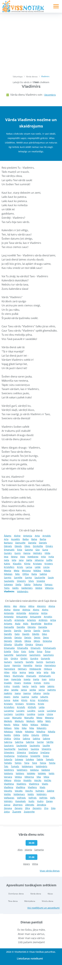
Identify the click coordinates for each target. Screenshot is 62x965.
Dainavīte (9, 627)
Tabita (27, 584)
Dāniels (8, 546)
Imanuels (31, 675)
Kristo (41, 703)
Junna (7, 700)
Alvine (16, 609)
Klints (24, 700)
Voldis (31, 794)
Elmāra (29, 644)
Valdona (34, 769)
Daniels (43, 542)
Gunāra (34, 658)
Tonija (43, 762)
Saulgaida (21, 745)
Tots (6, 766)
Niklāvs (37, 570)
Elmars (39, 644)
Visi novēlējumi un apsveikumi (43, 907)
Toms (7, 587)
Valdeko (31, 773)
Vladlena (8, 787)
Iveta (6, 560)
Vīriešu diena (47, 901)
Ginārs (24, 658)
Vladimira (34, 783)
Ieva (6, 556)
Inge (6, 679)
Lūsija (50, 714)
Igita (46, 672)
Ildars (7, 675)
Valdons (20, 773)
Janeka (14, 689)
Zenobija (41, 804)
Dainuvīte (20, 542)
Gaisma (29, 549)
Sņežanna (22, 755)
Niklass (34, 724)
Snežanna (9, 755)
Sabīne (43, 574)
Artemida (19, 620)
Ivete (42, 686)
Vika (39, 776)
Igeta (31, 672)
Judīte (49, 560)
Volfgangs (9, 797)
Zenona (8, 808)
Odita (26, 735)
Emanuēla (22, 647)
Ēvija (16, 651)
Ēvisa (47, 651)
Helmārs (37, 553)
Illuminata (18, 675)
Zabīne (50, 790)
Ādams (7, 535)
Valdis (15, 587)
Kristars (19, 703)
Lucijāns (19, 714)
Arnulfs (8, 620)
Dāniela (32, 627)
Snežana (33, 752)
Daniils (7, 630)
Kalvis (7, 563)
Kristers (49, 563)
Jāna (6, 689)
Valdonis (8, 773)
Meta (16, 570)
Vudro (40, 801)
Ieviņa (23, 672)
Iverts (34, 686)
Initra (52, 679)
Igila (39, 672)
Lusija (41, 714)
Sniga (46, 755)
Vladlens (32, 787)
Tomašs (50, 759)
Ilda (53, 672)
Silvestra (21, 752)
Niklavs (8, 728)
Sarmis (7, 577)
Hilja (14, 672)
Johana (37, 693)
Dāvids (18, 546)
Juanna (25, 696)
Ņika (31, 728)
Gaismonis (35, 654)
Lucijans (8, 714)
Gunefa (30, 661)
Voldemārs (22, 591)
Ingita (36, 679)
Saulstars (23, 748)
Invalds (8, 682)
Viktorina (29, 776)
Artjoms (8, 623)
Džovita (8, 644)
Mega (39, 717)
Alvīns (45, 609)
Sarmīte (18, 577)
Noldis (7, 735)
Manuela (17, 717)
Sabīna (36, 738)
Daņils (46, 630)
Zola (53, 808)
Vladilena (9, 783)
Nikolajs (8, 574)
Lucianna (9, 710)
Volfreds (21, 797)
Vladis (45, 783)
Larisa (29, 567)
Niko (16, 728)
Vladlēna (20, 787)
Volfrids (32, 797)
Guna (45, 549)
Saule (51, 577)
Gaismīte (8, 654)
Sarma (28, 577)
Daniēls (8, 634)
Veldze (38, 587)
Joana (18, 693)
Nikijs (25, 724)
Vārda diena (35, 893)
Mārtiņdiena (29, 901)
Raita (34, 574)
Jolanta (28, 849)
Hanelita (27, 665)
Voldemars (19, 794)
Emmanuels (49, 647)
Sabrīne (30, 742)
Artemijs (31, 620)
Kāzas (50, 893)
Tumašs (15, 766)
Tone (34, 762)
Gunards (45, 658)
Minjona (26, 570)
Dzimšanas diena (16, 893)
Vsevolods (20, 801)
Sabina (26, 738)
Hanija (38, 665)
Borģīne (48, 623)
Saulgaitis (35, 745)
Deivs (46, 637)
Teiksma (37, 584)
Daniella (42, 627)
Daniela (32, 542)
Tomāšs (8, 762)
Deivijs (27, 637)
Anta (37, 535)
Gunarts (18, 661)
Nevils (7, 724)
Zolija (7, 811)
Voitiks (7, 794)
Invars (17, 682)
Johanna (39, 560)
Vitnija (17, 780)
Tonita (52, 762)
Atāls (25, 623)
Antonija (27, 535)
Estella (7, 651)
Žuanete (16, 811)
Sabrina (8, 742)
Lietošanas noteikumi (30, 958)
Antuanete (35, 616)
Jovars (7, 696)
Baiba (26, 539)
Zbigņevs (18, 804)
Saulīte (46, 745)
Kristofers (9, 567)
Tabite (40, 759)
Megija (7, 570)
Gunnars (50, 661)
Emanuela (9, 647)
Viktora (7, 780)
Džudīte (18, 644)
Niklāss (44, 724)
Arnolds (46, 535)
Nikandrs (41, 728)
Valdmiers (22, 769)
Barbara (8, 542)
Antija (44, 613)
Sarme (40, 742)
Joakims (8, 693)
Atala (17, 623)
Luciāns (31, 710)
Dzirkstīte (38, 546)
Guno (7, 665)
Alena (23, 606)
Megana (49, 717)
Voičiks (47, 780)
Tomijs (18, 762)
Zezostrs (37, 808)
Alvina (51, 606)
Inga (22, 556)
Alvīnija (26, 609)
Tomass (48, 584)
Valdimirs (9, 769)
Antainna (33, 613)
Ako (15, 606)
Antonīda (21, 613)
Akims (7, 606)
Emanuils (36, 647)
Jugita (35, 696)
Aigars (26, 863)
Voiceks (19, 790)
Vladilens (21, 783)
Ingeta (27, 679)
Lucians (20, 710)
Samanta (39, 849)
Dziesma (47, 640)
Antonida (9, 613)
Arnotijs (48, 616)
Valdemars (27, 766)
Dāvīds (35, 634)
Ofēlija (45, 735)
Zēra (27, 808)
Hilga (6, 672)
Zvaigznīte (29, 811)
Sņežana (44, 752)
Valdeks (42, 773)
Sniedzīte (35, 755)
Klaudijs (17, 563)
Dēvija (27, 640)
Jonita (46, 693)
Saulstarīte (9, 748)
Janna (42, 689)
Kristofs (21, 707)
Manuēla (29, 717)
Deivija (18, 637)
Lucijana (51, 710)
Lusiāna (31, 714)
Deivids (8, 637)
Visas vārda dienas (50, 870)
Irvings (37, 682)
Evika (31, 651)
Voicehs (8, 790)
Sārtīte (49, 742)
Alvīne (17, 535)
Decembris (50, 94)
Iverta (25, 686)
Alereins (41, 606)
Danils (37, 630)
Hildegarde (35, 668)
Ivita (14, 560)
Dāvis (27, 546)
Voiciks (37, 780)
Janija (24, 689)
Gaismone (21, 654)
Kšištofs (32, 707)
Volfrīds (43, 797)
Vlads (42, 787)
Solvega (19, 759)
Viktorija (49, 587)
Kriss (32, 700)
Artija (53, 620)
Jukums (44, 696)
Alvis (20, 849)
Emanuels (9, 549)
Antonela (9, 616)
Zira (46, 808)
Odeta (17, 735)
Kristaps (37, 563)
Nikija (16, 724)
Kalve (16, 700)
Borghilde (36, 623)
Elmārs (49, 546)
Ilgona (14, 556)
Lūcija (46, 567)
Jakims (51, 686)
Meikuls (30, 721)
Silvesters (9, 752)
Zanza (7, 804)
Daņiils (17, 630)
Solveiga (8, 584)
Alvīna (7, 609)
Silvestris (46, 748)
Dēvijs (37, 640)
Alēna (31, 606)
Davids (25, 634)
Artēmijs (43, 620)
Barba (43, 539)
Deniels (8, 640)
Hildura (48, 668)
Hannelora (50, 665)
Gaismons (48, 654)
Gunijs (39, 661)
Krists (20, 567)
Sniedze (41, 580)
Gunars (8, 661)
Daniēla (21, 627)
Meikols (8, 721)
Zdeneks (29, 804)
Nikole (19, 731)
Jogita (29, 560)
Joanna (27, 693)
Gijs (6, 658)
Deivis (37, 637)
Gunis (17, 553)
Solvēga (30, 759)
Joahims (51, 689)
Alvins (36, 609)
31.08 (31, 857)
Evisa (39, 651)
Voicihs (29, 790)
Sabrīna (19, 742)
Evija (19, 549)
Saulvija (35, 748)
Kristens (30, 703)
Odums (35, 735)
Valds (51, 773)
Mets (48, 721)
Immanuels (45, 675)
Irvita (51, 556)
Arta (6, 539)
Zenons (18, 808)
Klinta (27, 563)
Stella (18, 584)
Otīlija (25, 574)
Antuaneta (21, 616)
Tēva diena (13, 901)
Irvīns (7, 686)
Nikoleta (29, 731)
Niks (17, 574)
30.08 (31, 842)
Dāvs (44, 634)
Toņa (26, 762)
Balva (34, 539)
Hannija (16, 665)
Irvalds (16, 686)
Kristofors (9, 707)
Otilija (17, 738)
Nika (24, 728)
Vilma (35, 863)
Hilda (47, 553)
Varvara (8, 776)
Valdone (45, 769)
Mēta (40, 721)
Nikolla (51, 731)
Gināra (14, 658)
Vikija (46, 776)
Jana (21, 560)
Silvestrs (21, 580)
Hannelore (9, 668)
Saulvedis (9, 580)
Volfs (52, 797)
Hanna (26, 553)
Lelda (42, 707)
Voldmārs (42, 794)
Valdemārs (27, 587)
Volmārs (8, 801)
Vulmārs (39, 790)
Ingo (44, 679)
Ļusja (7, 717)
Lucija (41, 710)
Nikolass (8, 731)
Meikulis (19, 721)
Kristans (8, 703)
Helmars (22, 668)
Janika (33, 689)
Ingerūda (16, 679)
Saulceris (9, 745)
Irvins (47, 682)
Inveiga (27, 682)
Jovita (16, 696)
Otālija (7, 738)
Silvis (31, 580)
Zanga (49, 801)
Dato (17, 634)
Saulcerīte (39, 577)
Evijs (23, 651)
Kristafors (43, 700)
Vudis (31, 801)
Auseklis (15, 539)
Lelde (38, 567)
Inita (43, 556)
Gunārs (8, 553)
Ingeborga (33, 556)
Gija (37, 549)
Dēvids (18, 640)
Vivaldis (27, 780)
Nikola (47, 570)
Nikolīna (40, 731)
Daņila (27, 630)
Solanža (8, 759)
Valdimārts (41, 766)
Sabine (46, 738)
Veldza (18, 776)
